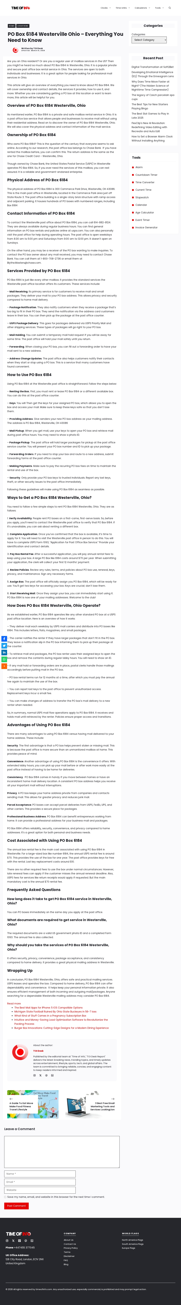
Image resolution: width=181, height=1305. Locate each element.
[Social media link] (34, 1075)
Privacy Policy (71, 1247)
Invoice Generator (146, 227)
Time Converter (144, 182)
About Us (68, 1239)
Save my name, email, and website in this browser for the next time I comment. (56, 1197)
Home (11, 26)
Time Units (121, 7)
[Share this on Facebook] (4, 639)
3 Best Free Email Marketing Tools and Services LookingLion (102, 1106)
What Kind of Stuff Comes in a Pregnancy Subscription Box (50, 1015)
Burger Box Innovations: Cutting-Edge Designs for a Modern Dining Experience (61, 1028)
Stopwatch (142, 197)
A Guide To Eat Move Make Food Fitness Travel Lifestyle (21, 1106)
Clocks (104, 7)
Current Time (143, 190)
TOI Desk (38, 48)
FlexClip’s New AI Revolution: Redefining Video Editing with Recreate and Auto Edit (149, 127)
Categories (138, 34)
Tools (158, 7)
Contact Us (70, 1244)
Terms (67, 1252)
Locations (22, 26)
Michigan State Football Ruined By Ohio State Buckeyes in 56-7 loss (55, 1011)
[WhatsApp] (4, 659)
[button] (168, 8)
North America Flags (132, 1239)
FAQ (66, 1260)
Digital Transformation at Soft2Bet (153, 67)
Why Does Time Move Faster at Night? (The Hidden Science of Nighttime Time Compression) (150, 86)
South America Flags (133, 1244)
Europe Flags (128, 1247)
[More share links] (4, 666)
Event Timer (142, 220)
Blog (66, 1264)
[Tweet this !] (4, 646)
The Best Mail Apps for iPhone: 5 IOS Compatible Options (48, 1007)
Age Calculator (144, 212)
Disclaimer (69, 1256)
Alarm (139, 167)
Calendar (141, 205)
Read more (14, 1004)
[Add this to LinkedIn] (4, 652)
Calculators (141, 7)
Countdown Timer (146, 175)
